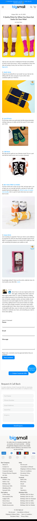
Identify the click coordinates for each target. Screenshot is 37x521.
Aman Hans (19, 22)
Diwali (22, 484)
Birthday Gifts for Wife (27, 501)
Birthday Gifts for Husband (28, 498)
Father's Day (5, 481)
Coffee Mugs (6, 494)
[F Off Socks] (18, 167)
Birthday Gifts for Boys (27, 494)
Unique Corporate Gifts (19, 373)
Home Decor (6, 501)
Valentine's (23, 490)
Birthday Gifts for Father (27, 503)
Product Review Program (9, 473)
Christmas (23, 486)
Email (4, 330)
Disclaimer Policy (25, 473)
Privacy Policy (24, 475)
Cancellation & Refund (26, 466)
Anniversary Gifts (7, 486)
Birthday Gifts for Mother (27, 505)
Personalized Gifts (7, 496)
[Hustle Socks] (18, 96)
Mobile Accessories (8, 505)
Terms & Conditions (26, 471)
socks (18, 282)
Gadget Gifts (6, 498)
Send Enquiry (18, 426)
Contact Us (5, 466)
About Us (5, 464)
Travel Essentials (7, 503)
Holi (21, 488)
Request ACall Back (31, 369)
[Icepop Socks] (18, 261)
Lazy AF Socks (8, 118)
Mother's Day (6, 479)
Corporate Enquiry (7, 471)
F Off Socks (7, 151)
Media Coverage (7, 469)
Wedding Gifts (6, 488)
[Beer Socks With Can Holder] (18, 212)
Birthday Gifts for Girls (26, 496)
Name (4, 322)
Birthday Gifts (6, 484)
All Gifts (4, 475)
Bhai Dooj (23, 481)
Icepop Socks (7, 235)
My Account (23, 464)
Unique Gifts (14, 14)
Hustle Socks (7, 72)
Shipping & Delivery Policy (28, 469)
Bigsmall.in (5, 67)
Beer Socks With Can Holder (12, 184)
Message (5, 339)
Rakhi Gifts (23, 479)
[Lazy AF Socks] (18, 136)
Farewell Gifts (6, 490)
